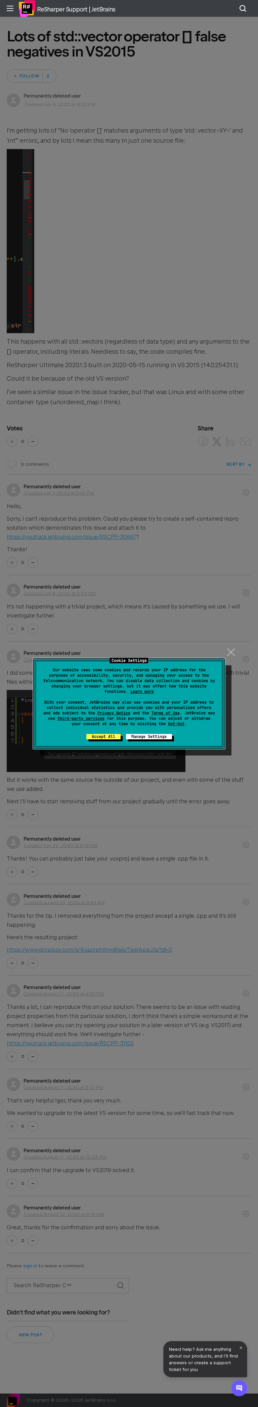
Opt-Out (176, 724)
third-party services (80, 718)
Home (27, 8)
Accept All (103, 736)
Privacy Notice (113, 713)
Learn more (142, 691)
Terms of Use (166, 713)
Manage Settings (149, 736)
